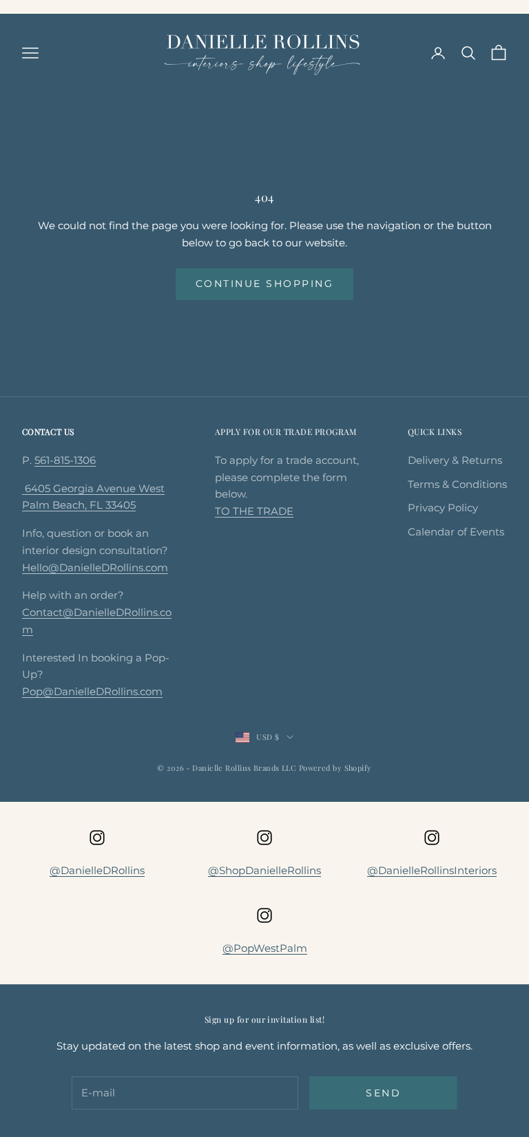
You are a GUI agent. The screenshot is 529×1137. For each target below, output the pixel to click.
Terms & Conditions (457, 484)
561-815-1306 (65, 460)
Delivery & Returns (455, 460)
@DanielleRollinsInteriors (432, 870)
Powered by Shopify (335, 768)
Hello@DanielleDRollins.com (95, 567)
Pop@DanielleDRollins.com (92, 691)
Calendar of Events (456, 531)
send (383, 1093)
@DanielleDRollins (97, 870)
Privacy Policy (443, 507)
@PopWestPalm (264, 948)
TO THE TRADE (254, 511)
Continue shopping (265, 283)
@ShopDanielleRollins (264, 870)
